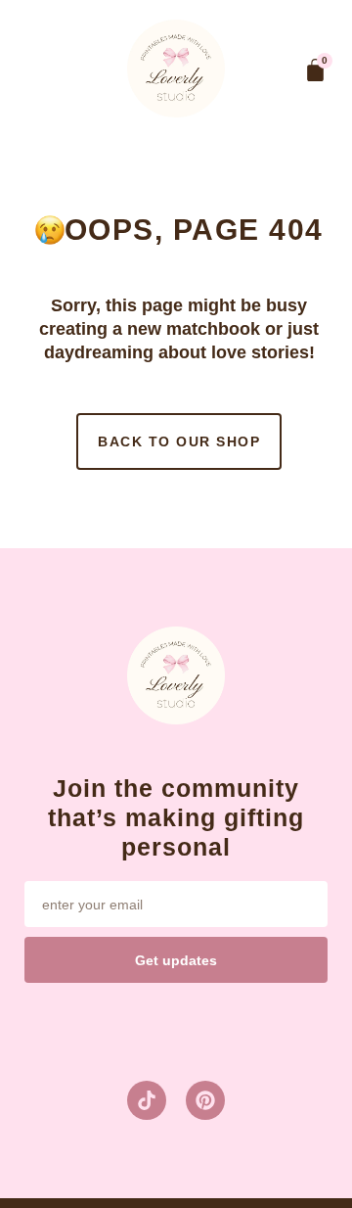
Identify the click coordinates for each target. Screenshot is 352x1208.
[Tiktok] (146, 1100)
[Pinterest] (205, 1100)
